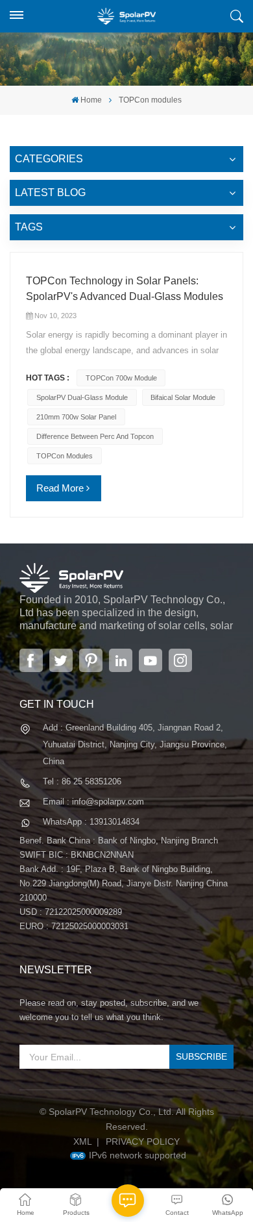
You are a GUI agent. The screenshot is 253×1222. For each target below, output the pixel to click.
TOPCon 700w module (121, 378)
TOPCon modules (64, 456)
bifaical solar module (183, 397)
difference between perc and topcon (95, 436)
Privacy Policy (143, 1141)
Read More (60, 487)
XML (82, 1141)
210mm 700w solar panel (76, 417)
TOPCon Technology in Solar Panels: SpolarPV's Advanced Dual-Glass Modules (124, 288)
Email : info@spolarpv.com (93, 801)
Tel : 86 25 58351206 (82, 781)
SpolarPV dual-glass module (82, 397)
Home (91, 100)
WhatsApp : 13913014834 (91, 822)
